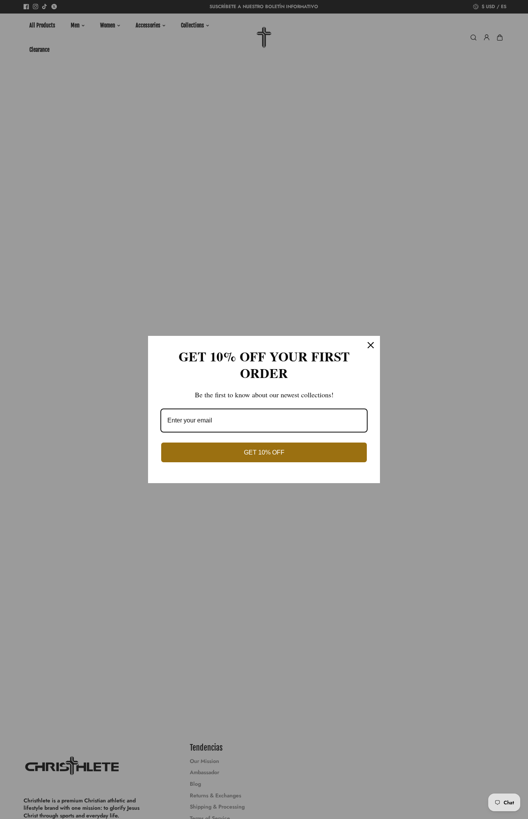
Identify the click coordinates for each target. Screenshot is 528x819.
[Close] (370, 345)
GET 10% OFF (264, 452)
